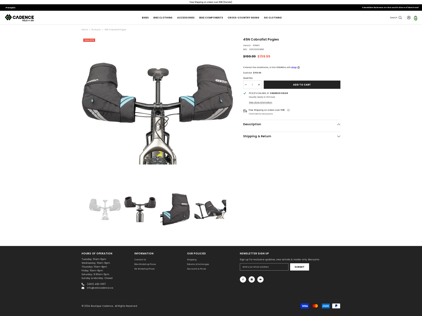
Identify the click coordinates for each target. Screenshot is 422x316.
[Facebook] (243, 279)
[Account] (409, 18)
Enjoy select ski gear (214, 2)
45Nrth (256, 45)
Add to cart (302, 84)
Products (96, 29)
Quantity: (248, 78)
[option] (214, 2)
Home (85, 29)
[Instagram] (252, 279)
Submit (299, 267)
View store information (260, 102)
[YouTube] (260, 279)
